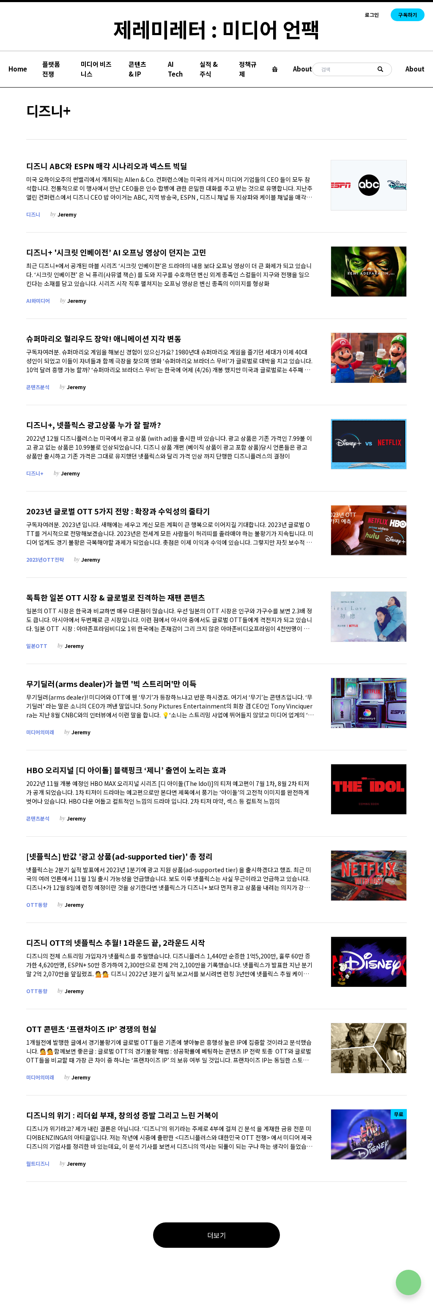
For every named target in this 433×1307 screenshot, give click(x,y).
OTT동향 (36, 904)
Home (17, 68)
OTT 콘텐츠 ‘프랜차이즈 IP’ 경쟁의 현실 (91, 1029)
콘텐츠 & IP (137, 69)
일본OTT (36, 645)
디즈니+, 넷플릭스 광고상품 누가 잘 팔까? (93, 425)
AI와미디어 (38, 300)
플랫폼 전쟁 (51, 69)
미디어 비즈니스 (96, 69)
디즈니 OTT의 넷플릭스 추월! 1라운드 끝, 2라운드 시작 (115, 942)
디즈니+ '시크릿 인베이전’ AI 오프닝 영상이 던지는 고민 (116, 252)
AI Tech (175, 69)
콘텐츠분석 (37, 386)
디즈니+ (35, 473)
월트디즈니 (37, 1163)
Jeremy (67, 214)
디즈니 (33, 214)
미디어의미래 (40, 732)
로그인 (372, 14)
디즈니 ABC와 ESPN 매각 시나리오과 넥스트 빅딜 (106, 166)
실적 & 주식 (209, 69)
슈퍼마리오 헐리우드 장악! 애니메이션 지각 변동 (103, 338)
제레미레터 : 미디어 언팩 (216, 29)
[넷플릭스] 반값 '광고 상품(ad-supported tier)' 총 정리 (119, 856)
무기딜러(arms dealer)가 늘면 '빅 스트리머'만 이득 (111, 683)
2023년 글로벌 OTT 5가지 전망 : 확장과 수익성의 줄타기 (118, 511)
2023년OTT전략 (45, 559)
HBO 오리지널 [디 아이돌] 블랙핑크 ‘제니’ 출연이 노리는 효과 (126, 770)
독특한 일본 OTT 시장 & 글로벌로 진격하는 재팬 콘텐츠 (115, 597)
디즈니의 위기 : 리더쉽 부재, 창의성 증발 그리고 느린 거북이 (122, 1115)
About (302, 68)
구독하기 (407, 14)
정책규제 (248, 69)
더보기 (216, 1235)
